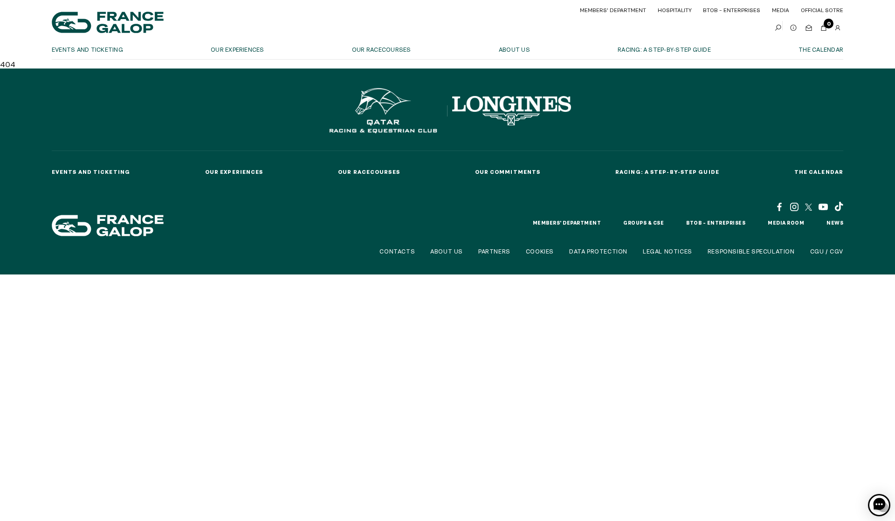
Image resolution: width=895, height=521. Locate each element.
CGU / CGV (826, 251)
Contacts (397, 251)
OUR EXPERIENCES (237, 49)
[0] (823, 25)
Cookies (540, 251)
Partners (494, 251)
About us (514, 49)
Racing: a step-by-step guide (664, 49)
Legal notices (667, 251)
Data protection (598, 251)
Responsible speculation (751, 251)
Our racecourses (381, 49)
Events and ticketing (87, 49)
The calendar (821, 49)
